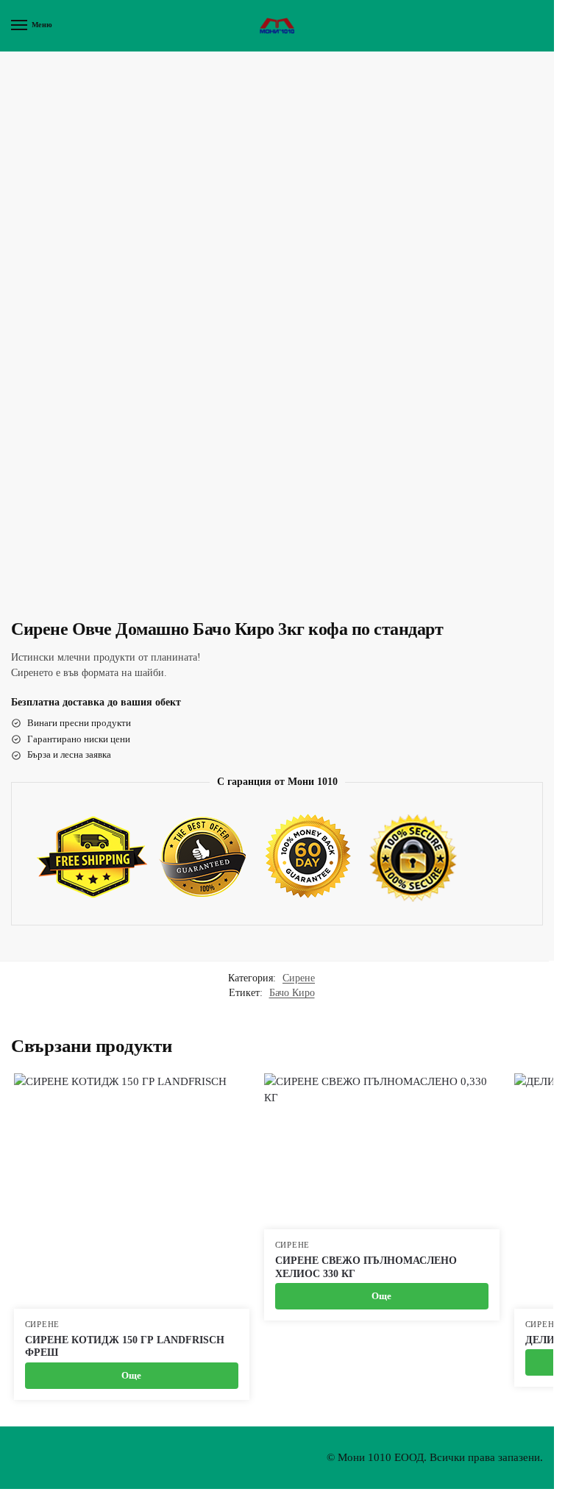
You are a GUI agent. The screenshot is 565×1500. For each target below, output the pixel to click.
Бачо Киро (292, 992)
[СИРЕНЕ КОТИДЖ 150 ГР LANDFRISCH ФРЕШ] (131, 1191)
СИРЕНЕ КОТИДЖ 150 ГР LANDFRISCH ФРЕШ (124, 1346)
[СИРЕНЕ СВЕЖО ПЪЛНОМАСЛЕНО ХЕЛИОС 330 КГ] (382, 1151)
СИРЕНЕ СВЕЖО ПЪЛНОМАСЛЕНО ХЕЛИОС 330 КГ (366, 1267)
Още (131, 1375)
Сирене (298, 978)
